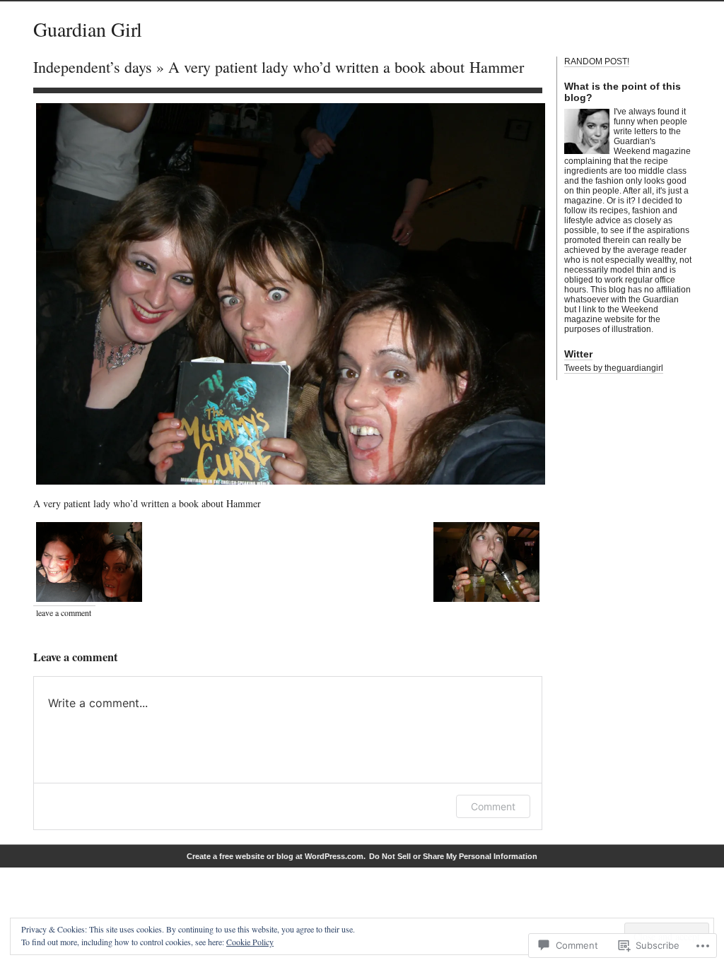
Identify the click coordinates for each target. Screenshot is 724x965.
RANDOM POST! (596, 61)
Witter (578, 354)
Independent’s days (92, 67)
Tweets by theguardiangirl (613, 368)
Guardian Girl (87, 29)
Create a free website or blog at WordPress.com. (276, 856)
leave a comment (63, 612)
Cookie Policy (250, 941)
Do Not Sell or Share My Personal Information (453, 856)
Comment (493, 806)
